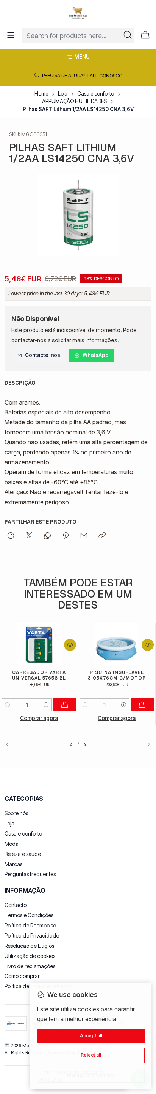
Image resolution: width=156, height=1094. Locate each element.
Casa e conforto (95, 94)
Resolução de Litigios (29, 946)
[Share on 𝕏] (29, 536)
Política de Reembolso (30, 925)
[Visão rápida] (70, 645)
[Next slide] (145, 744)
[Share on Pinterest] (65, 536)
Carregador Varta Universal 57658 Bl (39, 675)
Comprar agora (39, 718)
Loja (62, 94)
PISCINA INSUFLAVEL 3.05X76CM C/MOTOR (117, 675)
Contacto (16, 905)
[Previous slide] (10, 744)
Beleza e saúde (23, 854)
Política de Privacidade (32, 935)
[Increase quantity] (46, 705)
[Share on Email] (84, 536)
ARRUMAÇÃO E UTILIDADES (74, 101)
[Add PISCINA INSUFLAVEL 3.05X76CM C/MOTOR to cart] (142, 704)
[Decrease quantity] (7, 705)
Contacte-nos (42, 355)
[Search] (128, 35)
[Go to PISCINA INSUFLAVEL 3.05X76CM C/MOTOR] (116, 644)
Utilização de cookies (30, 956)
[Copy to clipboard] (102, 536)
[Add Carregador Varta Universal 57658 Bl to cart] (64, 704)
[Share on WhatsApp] (47, 536)
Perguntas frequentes (30, 874)
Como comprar (22, 976)
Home (41, 94)
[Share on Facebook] (11, 536)
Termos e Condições (29, 915)
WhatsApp (96, 355)
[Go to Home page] (78, 13)
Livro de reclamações (30, 966)
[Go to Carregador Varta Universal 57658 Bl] (39, 644)
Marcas (13, 864)
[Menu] (11, 35)
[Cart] (145, 35)
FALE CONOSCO (104, 76)
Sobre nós (16, 813)
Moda (12, 844)
